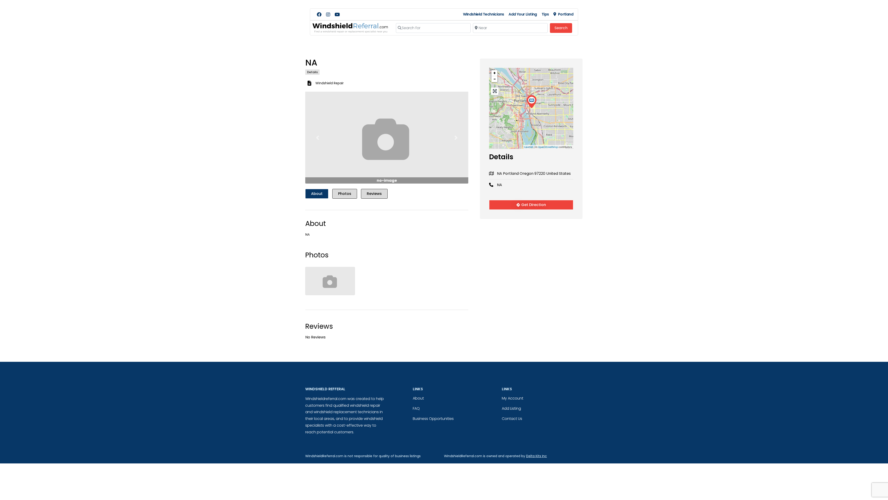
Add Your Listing (523, 14)
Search (563, 28)
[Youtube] (337, 14)
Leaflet (528, 147)
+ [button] (494, 73)
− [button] (494, 79)
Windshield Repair (329, 83)
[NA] (531, 101)
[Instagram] (328, 14)
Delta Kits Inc (536, 456)
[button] (317, 138)
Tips (545, 14)
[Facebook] (319, 14)
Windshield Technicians (483, 14)
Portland (565, 14)
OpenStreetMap (548, 147)
